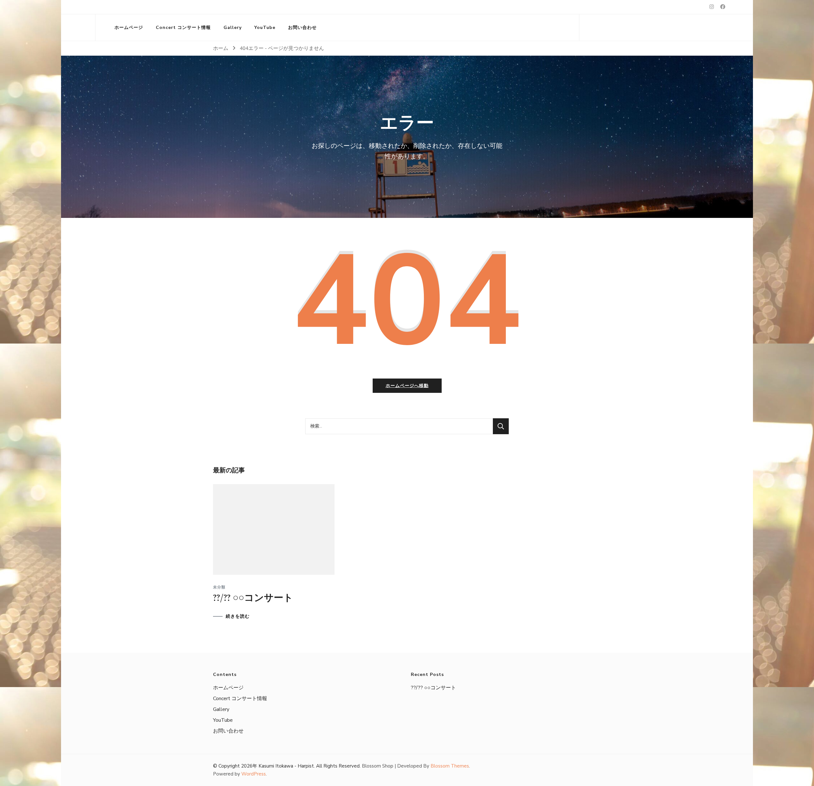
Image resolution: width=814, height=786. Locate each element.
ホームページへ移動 (407, 386)
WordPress (253, 774)
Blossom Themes (450, 766)
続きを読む (238, 616)
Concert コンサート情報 (183, 27)
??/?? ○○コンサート (253, 598)
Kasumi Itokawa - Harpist (286, 766)
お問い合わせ (302, 27)
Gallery (233, 27)
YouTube (264, 27)
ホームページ (128, 27)
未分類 (219, 587)
